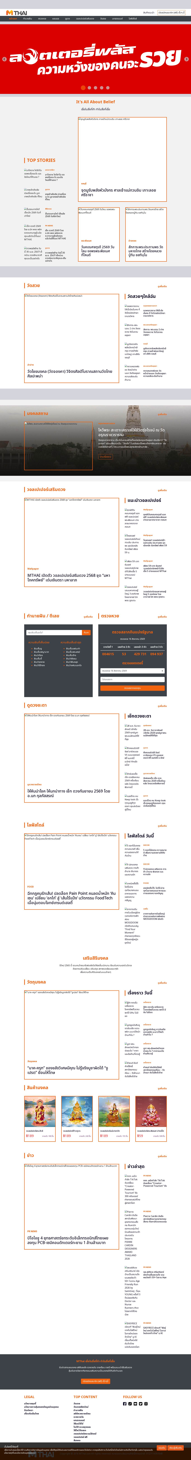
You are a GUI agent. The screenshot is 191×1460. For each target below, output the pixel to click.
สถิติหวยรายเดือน (82, 1413)
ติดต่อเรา (28, 1410)
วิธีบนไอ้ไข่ (78, 1423)
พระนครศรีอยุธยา (150, 324)
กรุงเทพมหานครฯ (150, 305)
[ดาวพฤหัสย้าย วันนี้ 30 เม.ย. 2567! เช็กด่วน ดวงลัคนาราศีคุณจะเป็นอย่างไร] (33, 253)
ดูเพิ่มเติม (162, 286)
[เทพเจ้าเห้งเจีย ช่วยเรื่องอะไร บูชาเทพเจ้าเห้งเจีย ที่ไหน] (33, 193)
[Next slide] (186, 59)
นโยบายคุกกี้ (30, 1403)
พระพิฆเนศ (86, 240)
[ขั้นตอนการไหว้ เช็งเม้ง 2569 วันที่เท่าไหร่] (33, 212)
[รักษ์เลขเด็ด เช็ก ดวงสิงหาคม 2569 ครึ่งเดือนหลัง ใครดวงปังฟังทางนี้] (132, 780)
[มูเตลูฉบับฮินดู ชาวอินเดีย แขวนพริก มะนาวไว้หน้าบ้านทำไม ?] (132, 1030)
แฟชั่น (145, 908)
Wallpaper (33, 569)
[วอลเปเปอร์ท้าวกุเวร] (77, 1111)
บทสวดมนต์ (117, 18)
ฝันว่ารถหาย (39, 662)
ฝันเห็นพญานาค (41, 652)
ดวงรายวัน (79, 1417)
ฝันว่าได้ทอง (39, 665)
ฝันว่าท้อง (38, 655)
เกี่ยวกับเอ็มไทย (31, 1413)
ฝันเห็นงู (38, 648)
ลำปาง (30, 365)
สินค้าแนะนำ (148, 12)
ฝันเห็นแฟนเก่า (73, 648)
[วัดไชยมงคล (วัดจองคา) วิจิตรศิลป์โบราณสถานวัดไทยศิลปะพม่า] (72, 327)
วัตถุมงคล (32, 1061)
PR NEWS (49, 225)
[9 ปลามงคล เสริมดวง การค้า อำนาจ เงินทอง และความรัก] (132, 869)
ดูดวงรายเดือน (34, 784)
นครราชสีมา (50, 170)
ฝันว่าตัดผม (71, 658)
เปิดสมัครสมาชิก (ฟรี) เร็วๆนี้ (95, 1381)
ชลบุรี (83, 183)
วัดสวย (103, 18)
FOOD (30, 887)
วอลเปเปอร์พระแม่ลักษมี (85, 1433)
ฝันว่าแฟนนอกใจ (74, 665)
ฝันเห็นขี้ (38, 658)
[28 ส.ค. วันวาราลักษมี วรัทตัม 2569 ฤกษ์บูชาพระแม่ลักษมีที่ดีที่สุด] (132, 732)
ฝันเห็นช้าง (71, 655)
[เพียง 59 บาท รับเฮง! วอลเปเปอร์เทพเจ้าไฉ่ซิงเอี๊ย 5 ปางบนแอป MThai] (132, 569)
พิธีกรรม (48, 208)
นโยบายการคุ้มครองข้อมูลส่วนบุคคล (41, 1407)
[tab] (83, 87)
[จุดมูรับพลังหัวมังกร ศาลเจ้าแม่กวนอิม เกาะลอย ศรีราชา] (95, 92)
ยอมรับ (162, 1448)
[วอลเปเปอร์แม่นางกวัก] (114, 1111)
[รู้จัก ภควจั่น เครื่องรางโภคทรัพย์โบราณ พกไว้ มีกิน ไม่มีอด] (132, 1009)
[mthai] (16, 12)
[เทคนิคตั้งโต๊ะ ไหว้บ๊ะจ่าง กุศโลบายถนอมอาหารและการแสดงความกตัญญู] (132, 892)
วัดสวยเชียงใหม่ (81, 1407)
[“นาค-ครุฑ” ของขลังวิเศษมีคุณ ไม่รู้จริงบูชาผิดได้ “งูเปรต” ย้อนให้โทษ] (72, 1024)
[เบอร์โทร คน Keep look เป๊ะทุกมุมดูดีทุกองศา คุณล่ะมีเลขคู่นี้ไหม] (132, 803)
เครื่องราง (147, 1002)
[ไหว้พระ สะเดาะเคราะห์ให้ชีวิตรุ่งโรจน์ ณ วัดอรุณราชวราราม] (58, 446)
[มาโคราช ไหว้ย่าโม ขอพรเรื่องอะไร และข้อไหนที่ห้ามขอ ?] (33, 173)
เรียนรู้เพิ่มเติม (175, 1448)
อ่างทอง (132, 240)
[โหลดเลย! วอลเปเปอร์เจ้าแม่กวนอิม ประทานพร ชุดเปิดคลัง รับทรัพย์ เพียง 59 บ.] (132, 544)
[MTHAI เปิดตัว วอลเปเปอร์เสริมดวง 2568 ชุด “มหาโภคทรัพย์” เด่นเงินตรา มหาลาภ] (72, 531)
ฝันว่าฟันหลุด (72, 662)
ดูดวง (47, 189)
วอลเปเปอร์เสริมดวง (85, 18)
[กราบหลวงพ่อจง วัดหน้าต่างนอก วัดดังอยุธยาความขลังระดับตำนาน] (132, 373)
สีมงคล (77, 1440)
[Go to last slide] (4, 59)
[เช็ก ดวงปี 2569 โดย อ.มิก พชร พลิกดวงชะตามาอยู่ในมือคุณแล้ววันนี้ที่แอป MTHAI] (33, 232)
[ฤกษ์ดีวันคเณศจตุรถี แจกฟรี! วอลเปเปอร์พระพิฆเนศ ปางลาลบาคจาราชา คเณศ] (132, 518)
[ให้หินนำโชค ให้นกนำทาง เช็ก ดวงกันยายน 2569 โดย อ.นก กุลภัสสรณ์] (72, 747)
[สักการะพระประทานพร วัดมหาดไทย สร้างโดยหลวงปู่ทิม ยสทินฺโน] (146, 222)
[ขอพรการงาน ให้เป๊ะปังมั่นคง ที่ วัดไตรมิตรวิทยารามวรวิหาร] (132, 311)
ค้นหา (86, 632)
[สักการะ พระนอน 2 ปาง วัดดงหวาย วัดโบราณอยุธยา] (132, 330)
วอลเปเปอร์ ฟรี (80, 1437)
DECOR (146, 845)
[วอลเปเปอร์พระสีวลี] (40, 1111)
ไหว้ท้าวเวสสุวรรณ (82, 1427)
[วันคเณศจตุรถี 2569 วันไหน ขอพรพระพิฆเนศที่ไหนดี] (98, 222)
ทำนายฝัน (27, 18)
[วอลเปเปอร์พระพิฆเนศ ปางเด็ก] (151, 1111)
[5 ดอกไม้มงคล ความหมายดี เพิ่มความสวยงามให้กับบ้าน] (132, 850)
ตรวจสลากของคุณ (132, 688)
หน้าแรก (13, 18)
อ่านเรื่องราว (105, 456)
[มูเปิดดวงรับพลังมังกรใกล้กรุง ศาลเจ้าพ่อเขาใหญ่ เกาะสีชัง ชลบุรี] (132, 350)
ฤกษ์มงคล (147, 725)
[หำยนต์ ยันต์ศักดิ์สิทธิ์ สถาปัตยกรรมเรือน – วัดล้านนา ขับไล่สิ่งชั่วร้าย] (132, 1069)
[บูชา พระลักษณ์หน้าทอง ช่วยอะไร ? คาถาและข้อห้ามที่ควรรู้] (132, 1049)
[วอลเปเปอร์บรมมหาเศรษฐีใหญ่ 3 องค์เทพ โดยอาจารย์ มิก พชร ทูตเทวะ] (132, 593)
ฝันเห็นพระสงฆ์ (73, 652)
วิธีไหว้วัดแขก (80, 1430)
